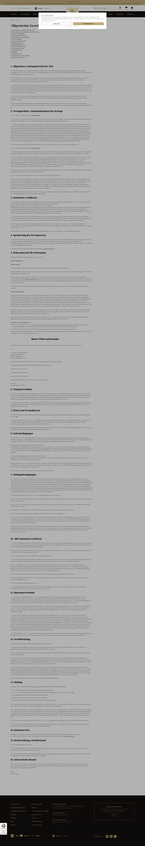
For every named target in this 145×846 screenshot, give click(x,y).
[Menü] (6, 824)
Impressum (76, 26)
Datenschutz (69, 26)
